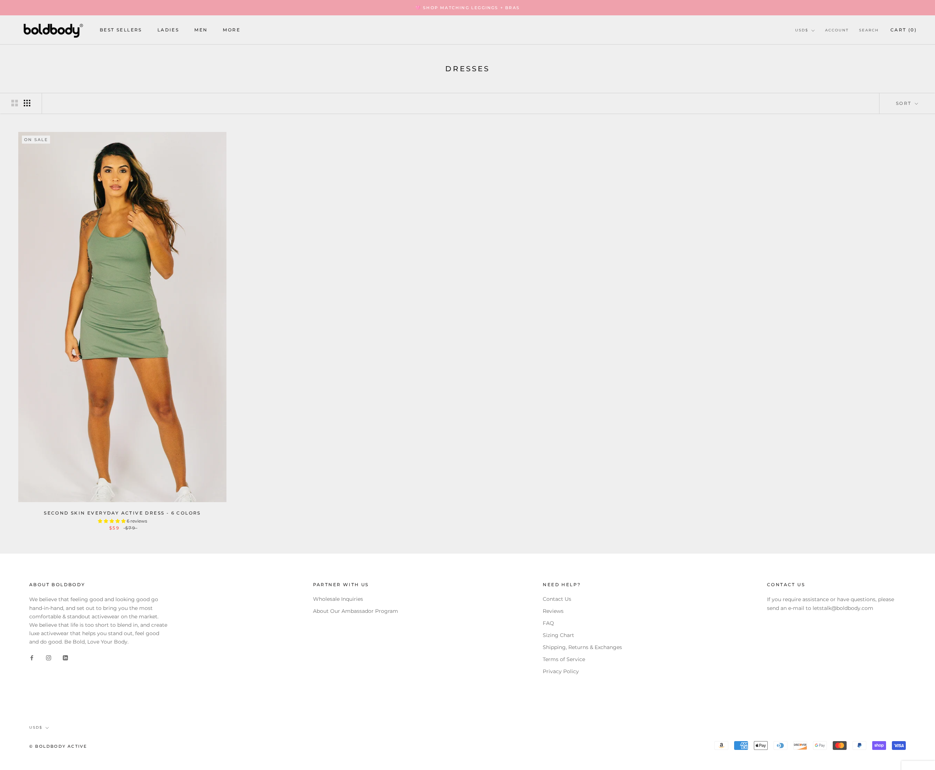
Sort (904, 103)
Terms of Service (564, 659)
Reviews (553, 611)
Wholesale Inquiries (338, 599)
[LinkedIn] (65, 657)
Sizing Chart (558, 635)
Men (200, 30)
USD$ (801, 30)
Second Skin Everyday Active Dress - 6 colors (122, 513)
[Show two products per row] (14, 103)
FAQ (548, 623)
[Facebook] (31, 657)
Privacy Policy (561, 671)
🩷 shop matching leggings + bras (467, 7)
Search (869, 30)
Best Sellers (121, 30)
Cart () (903, 30)
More (231, 30)
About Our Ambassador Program (355, 611)
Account (837, 30)
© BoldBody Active (58, 746)
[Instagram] (48, 657)
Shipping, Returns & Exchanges (582, 647)
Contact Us (557, 599)
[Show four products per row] (27, 103)
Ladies (168, 30)
